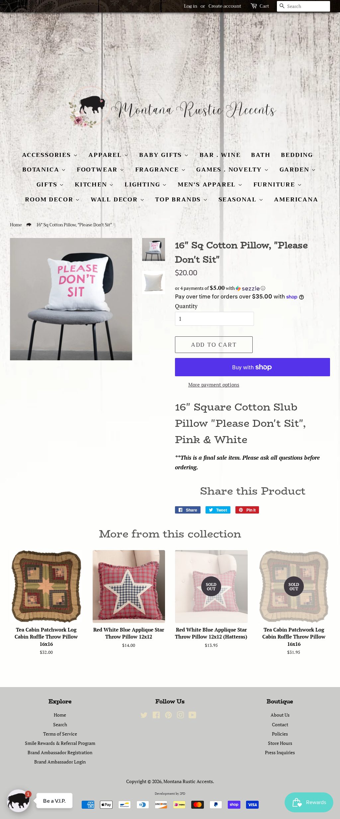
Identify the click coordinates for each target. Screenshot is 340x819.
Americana (296, 199)
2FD (182, 793)
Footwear (98, 169)
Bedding (297, 155)
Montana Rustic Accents (188, 781)
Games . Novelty (230, 169)
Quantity (186, 306)
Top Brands (179, 199)
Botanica (41, 169)
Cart (264, 6)
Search (60, 724)
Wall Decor (115, 199)
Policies (280, 734)
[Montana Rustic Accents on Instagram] (180, 716)
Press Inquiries (280, 752)
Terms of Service (60, 734)
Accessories (47, 155)
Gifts (48, 184)
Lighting (143, 184)
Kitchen (92, 184)
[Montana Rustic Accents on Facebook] (156, 716)
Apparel (106, 155)
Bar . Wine (220, 155)
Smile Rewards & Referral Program (60, 743)
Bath (260, 155)
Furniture (275, 184)
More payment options (213, 384)
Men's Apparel (208, 184)
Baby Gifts (161, 155)
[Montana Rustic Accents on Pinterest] (168, 716)
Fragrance (158, 169)
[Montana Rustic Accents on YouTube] (192, 716)
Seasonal (238, 199)
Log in (190, 6)
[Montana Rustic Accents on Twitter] (144, 716)
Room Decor (50, 199)
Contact (280, 724)
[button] (252, 288)
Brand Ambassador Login (60, 762)
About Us (280, 715)
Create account (225, 6)
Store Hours (280, 743)
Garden (296, 169)
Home (16, 225)
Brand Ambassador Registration (60, 752)
